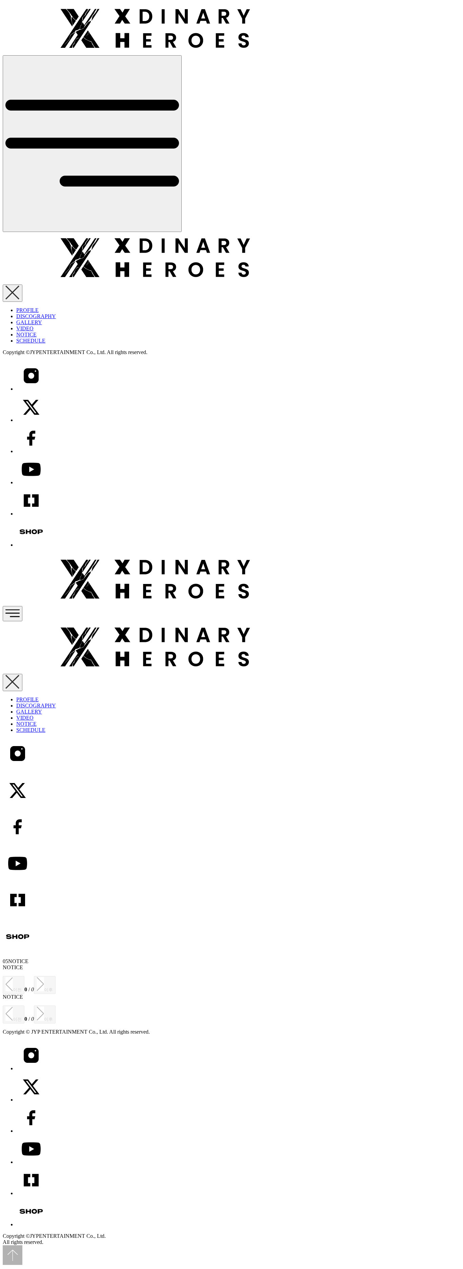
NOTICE (26, 334)
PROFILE (27, 310)
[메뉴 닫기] (12, 293)
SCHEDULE (30, 341)
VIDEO (25, 328)
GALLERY (29, 322)
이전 (17, 989)
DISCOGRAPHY (36, 316)
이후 (48, 989)
